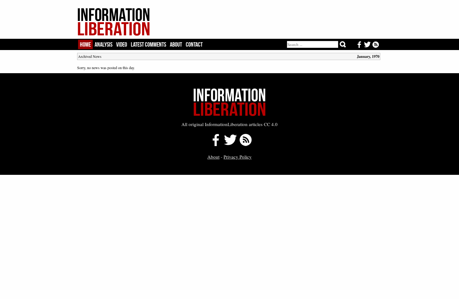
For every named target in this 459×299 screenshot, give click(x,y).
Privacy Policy (238, 157)
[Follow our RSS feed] (245, 144)
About (176, 44)
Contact (194, 44)
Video (121, 44)
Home (85, 44)
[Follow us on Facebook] (214, 144)
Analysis (103, 44)
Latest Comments (148, 44)
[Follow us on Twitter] (230, 144)
